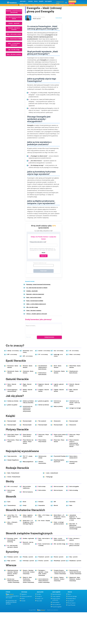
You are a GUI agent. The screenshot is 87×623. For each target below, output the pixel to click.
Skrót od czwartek (58, 486)
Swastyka (40, 501)
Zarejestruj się (72, 1)
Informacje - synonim (28, 560)
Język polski (23, 1)
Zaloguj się (71, 3)
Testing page (49, 476)
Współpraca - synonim (75, 560)
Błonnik (56, 505)
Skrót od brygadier (74, 486)
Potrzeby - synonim (28, 557)
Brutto (24, 501)
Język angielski (48, 1)
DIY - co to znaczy (43, 354)
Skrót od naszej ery (28, 492)
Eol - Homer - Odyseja (44, 520)
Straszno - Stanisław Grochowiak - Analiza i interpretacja (29, 572)
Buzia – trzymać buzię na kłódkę (14, 38)
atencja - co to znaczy (13, 350)
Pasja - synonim (11, 560)
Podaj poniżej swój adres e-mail (38, 242)
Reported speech (56, 594)
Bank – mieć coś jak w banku (14, 34)
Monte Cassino (72, 603)
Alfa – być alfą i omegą (13, 49)
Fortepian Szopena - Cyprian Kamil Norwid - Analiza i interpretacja (60, 572)
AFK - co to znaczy (28, 356)
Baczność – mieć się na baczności (14, 28)
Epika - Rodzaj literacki (13, 473)
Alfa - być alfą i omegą (59, 544)
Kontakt (23, 600)
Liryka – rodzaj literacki (52, 473)
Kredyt (24, 505)
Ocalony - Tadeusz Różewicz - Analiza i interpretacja (59, 579)
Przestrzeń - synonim (43, 557)
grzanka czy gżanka (43, 401)
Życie (8, 501)
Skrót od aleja (41, 486)
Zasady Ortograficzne (13, 460)
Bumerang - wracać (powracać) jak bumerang (12, 540)
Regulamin (24, 594)
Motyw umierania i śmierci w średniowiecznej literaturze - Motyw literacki (74, 443)
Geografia (41, 1)
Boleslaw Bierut (72, 598)
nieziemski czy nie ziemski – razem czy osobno (74, 403)
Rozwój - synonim (58, 557)
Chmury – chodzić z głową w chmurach (36, 313)
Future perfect (55, 602)
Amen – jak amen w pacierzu (14, 54)
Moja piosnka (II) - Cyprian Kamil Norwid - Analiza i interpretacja (75, 572)
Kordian (39, 594)
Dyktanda (30, 1)
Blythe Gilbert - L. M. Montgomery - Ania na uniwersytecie (59, 517)
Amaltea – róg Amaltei (14, 23)
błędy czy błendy (58, 406)
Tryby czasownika (12, 456)
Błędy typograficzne (28, 461)
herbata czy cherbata (12, 401)
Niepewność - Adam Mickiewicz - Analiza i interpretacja (74, 579)
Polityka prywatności (26, 596)
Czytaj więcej (59, 17)
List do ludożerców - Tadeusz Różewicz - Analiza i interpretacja (43, 581)
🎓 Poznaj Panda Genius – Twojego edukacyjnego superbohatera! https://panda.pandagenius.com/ (43, 5)
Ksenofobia (72, 501)
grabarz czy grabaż (12, 404)
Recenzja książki (11, 421)
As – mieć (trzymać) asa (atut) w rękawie (14, 18)
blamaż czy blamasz (43, 404)
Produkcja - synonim (12, 557)
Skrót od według (73, 490)
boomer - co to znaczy (44, 350)
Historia (36, 1)
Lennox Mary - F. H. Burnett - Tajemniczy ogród (12, 517)
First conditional (56, 604)
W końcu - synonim (43, 560)
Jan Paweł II (71, 600)
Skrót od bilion (42, 490)
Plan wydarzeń (42, 421)
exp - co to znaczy (58, 350)
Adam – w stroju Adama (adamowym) (14, 44)
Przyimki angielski (56, 606)
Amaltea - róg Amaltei (28, 538)
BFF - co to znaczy (12, 354)
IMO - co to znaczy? (12, 486)
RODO (23, 598)
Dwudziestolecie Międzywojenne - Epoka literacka (42, 367)
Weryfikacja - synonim (60, 560)
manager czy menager (75, 408)
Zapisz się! (43, 255)
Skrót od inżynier (58, 490)
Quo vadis (39, 600)
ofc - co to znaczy (74, 350)
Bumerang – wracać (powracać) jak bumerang (14, 11)
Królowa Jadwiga (72, 596)
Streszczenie (57, 421)
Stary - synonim (73, 557)
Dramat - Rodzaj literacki (13, 476)
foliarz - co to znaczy (74, 354)
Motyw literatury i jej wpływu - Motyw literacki (28, 442)
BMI (55, 501)
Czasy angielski (56, 596)
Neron (69, 594)
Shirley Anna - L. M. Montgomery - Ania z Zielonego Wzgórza (28, 522)
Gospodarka (41, 505)
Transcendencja (11, 505)
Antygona (39, 596)
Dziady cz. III (40, 598)
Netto (70, 505)
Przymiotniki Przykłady (60, 456)
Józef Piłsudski (71, 605)
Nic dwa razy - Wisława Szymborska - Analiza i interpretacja (13, 581)
